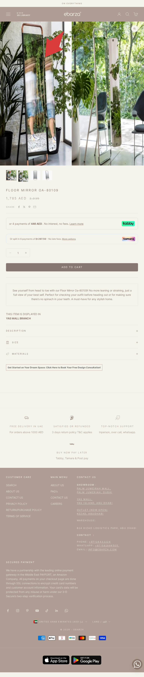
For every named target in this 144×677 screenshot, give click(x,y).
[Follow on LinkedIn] (56, 611)
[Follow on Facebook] (8, 611)
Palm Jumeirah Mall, (94, 488)
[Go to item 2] (23, 176)
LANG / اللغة (99, 621)
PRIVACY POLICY (16, 503)
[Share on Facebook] (18, 206)
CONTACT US (14, 497)
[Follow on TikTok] (47, 611)
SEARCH (11, 485)
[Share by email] (34, 206)
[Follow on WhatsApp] (66, 611)
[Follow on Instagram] (18, 611)
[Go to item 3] (35, 175)
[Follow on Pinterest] (27, 611)
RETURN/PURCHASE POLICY (24, 509)
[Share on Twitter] (24, 206)
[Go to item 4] (47, 175)
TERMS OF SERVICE (18, 516)
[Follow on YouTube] (37, 611)
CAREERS (56, 503)
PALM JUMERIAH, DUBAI (94, 492)
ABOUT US (12, 491)
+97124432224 (100, 541)
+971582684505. (107, 545)
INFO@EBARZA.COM (102, 549)
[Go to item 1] (11, 175)
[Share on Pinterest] (29, 206)
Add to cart (72, 267)
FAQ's (54, 491)
